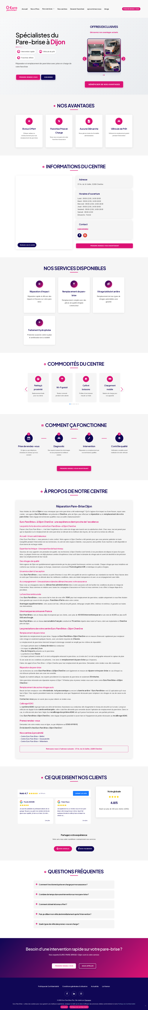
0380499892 (48, 77)
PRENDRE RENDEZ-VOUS (131, 9)
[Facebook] (80, 235)
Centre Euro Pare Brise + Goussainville (35, 739)
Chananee (88, 1000)
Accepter (64, 1007)
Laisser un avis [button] (81, 793)
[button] (104, 75)
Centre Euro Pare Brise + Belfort (32, 736)
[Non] (145, 1006)
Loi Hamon (106, 986)
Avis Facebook (85, 849)
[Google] (85, 235)
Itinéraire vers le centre (27, 245)
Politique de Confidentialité (48, 986)
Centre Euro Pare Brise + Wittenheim (34, 741)
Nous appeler (88, 966)
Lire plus (47, 820)
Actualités (95, 986)
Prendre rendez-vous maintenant (104, 246)
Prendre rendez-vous (28, 77)
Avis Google (63, 849)
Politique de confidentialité (79, 1007)
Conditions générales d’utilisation (74, 986)
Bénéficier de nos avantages (104, 84)
